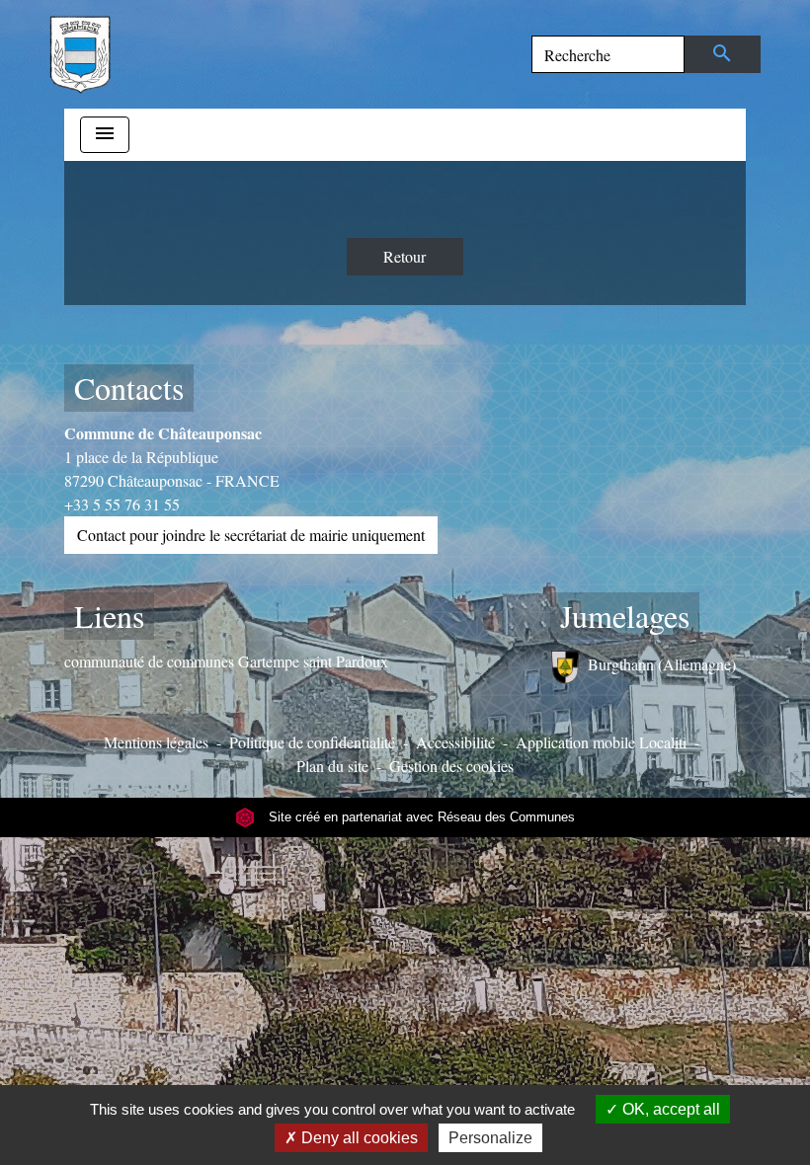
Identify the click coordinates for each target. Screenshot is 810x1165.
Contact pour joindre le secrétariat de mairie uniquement (251, 534)
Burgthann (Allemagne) (662, 664)
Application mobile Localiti (601, 742)
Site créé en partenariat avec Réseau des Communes (420, 817)
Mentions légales (156, 742)
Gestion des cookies (451, 765)
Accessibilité (455, 742)
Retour (404, 256)
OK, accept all (669, 1109)
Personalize (490, 1137)
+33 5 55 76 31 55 (122, 504)
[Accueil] (80, 54)
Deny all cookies (357, 1137)
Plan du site (332, 765)
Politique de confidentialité (312, 742)
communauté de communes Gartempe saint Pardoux (226, 661)
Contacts (129, 387)
